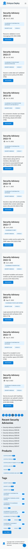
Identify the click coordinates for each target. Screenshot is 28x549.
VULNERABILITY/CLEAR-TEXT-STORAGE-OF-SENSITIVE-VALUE (13, 512)
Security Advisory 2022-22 (11, 14)
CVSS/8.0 (18, 108)
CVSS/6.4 (19, 390)
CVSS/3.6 (17, 28)
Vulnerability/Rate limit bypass (14, 303)
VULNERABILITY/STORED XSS (11, 516)
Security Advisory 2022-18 (11, 182)
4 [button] (9, 415)
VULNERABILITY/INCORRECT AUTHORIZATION (13, 524)
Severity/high (8, 108)
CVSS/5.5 (19, 269)
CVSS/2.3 (7, 520)
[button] (3, 415)
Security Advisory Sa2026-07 (12, 427)
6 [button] (15, 415)
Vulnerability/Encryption (12, 265)
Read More (8, 39)
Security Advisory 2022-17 (11, 223)
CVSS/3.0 (17, 347)
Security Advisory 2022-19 (11, 137)
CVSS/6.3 (19, 233)
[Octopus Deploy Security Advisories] (12, 3)
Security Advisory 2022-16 (11, 258)
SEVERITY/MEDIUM (9, 483)
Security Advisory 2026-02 (11, 441)
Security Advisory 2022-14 (11, 333)
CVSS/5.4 (19, 196)
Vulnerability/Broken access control (12, 386)
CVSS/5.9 (17, 520)
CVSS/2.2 (17, 306)
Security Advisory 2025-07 (11, 446)
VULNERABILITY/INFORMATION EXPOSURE (13, 494)
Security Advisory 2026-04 (11, 435)
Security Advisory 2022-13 (11, 376)
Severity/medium (9, 67)
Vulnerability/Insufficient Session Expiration (12, 63)
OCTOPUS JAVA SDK (9, 466)
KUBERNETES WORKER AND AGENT (13, 473)
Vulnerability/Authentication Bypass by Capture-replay (13, 103)
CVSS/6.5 (7, 508)
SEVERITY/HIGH (8, 490)
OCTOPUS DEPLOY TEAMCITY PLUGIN (13, 462)
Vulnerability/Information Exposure (12, 24)
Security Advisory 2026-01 (11, 444)
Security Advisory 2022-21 (11, 53)
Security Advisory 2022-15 (11, 296)
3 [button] (6, 415)
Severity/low (8, 28)
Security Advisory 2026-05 (11, 433)
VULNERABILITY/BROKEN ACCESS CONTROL (13, 498)
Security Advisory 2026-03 (11, 438)
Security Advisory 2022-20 (11, 94)
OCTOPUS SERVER (9, 455)
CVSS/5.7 (19, 67)
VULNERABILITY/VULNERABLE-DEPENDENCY (13, 503)
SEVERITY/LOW (8, 486)
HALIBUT (6, 469)
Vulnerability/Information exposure (12, 147)
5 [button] (12, 415)
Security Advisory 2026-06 (11, 430)
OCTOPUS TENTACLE (9, 459)
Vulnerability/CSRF (11, 230)
